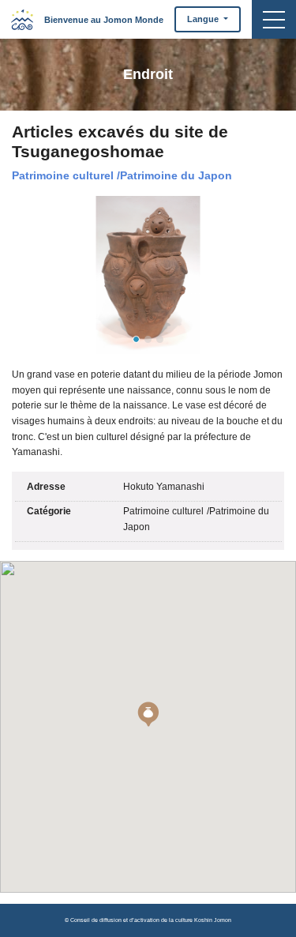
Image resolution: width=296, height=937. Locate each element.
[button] (148, 714)
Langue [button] (204, 19)
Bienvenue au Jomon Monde (103, 19)
